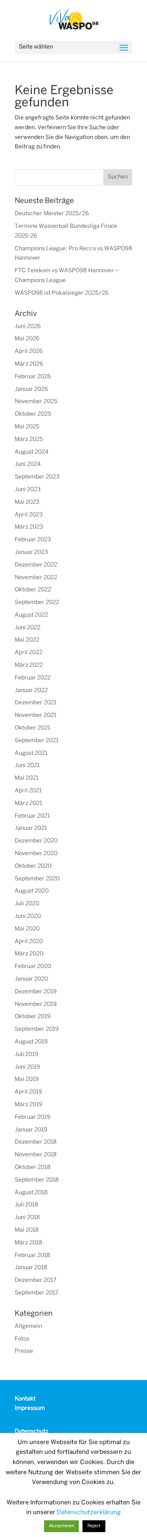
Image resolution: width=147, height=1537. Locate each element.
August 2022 (31, 615)
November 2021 (35, 715)
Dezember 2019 (36, 992)
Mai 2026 (27, 339)
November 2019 (36, 1004)
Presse (24, 1351)
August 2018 (31, 1192)
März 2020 (29, 954)
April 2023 (28, 515)
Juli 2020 (27, 903)
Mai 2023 (27, 502)
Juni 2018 (27, 1217)
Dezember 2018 (36, 1142)
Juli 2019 (26, 1054)
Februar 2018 (32, 1255)
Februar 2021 (32, 816)
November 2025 (36, 401)
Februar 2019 (32, 1117)
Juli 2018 (26, 1205)
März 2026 (29, 364)
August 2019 (31, 1042)
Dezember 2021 (35, 703)
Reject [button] (93, 1526)
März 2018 (28, 1243)
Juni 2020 (28, 916)
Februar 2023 (33, 539)
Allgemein (28, 1326)
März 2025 (29, 439)
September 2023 (37, 477)
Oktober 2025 (33, 414)
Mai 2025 (27, 427)
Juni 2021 (27, 765)
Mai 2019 (27, 1079)
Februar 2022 (33, 678)
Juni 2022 (27, 628)
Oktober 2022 (33, 590)
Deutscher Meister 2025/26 (52, 213)
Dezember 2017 (35, 1280)
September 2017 (36, 1293)
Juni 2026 (28, 326)
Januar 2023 (31, 552)
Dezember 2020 (36, 841)
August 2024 (32, 452)
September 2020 (37, 879)
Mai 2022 (27, 640)
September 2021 (36, 740)
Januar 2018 (31, 1267)
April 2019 (28, 1092)
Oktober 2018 (33, 1167)
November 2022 (36, 577)
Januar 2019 (31, 1130)
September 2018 (37, 1180)
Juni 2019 (27, 1067)
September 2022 (37, 602)
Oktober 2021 (32, 728)
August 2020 (32, 891)
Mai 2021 (26, 778)
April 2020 (29, 941)
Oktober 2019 (33, 1016)
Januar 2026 (31, 389)
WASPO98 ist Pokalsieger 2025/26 (62, 293)
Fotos (22, 1339)
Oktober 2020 (33, 866)
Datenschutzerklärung (89, 1512)
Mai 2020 (27, 929)
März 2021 (28, 803)
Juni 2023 (27, 489)
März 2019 (28, 1104)
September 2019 (37, 1029)
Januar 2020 (31, 979)
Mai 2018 (27, 1230)
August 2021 (31, 753)
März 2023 (29, 527)
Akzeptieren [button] (61, 1526)
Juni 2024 (28, 464)
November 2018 (36, 1155)
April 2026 (29, 351)
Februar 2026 (33, 376)
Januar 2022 (31, 690)
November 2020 (36, 853)
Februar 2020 (33, 966)
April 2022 (28, 652)
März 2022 (29, 665)
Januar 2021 (31, 828)
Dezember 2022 (36, 565)
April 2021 (28, 791)
